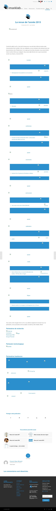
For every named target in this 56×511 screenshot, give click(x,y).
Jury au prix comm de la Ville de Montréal (20, 205)
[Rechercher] (51, 7)
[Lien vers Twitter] (45, 1)
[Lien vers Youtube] (51, 1)
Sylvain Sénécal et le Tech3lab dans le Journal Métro (23, 268)
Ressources (19, 487)
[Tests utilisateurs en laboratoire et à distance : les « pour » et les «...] (55, 255)
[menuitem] (6, 7)
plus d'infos (45, 491)
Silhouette (14, 106)
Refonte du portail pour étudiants (18, 78)
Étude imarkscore (20, 484)
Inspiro (13, 233)
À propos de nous (20, 491)
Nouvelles (19, 494)
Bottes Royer (14, 110)
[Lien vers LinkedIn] (49, 1)
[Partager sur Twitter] (19, 418)
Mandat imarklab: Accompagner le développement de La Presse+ (25, 305)
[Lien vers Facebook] (47, 1)
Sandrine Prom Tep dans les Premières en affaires (22, 173)
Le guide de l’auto (15, 101)
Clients (18, 489)
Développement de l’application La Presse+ (21, 67)
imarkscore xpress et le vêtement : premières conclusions (24, 308)
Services (18, 486)
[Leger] (38, 2)
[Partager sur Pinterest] (28, 418)
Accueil (18, 483)
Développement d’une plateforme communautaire (22, 72)
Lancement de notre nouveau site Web (20, 178)
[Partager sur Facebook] (10, 418)
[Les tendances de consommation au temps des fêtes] (1, 255)
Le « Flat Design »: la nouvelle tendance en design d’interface (25, 301)
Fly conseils (14, 245)
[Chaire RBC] (33, 492)
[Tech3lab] (33, 486)
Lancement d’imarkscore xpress (18, 167)
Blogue (18, 492)
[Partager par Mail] (45, 418)
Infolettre (18, 495)
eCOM (13, 239)
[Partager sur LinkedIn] (36, 418)
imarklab (33, 25)
